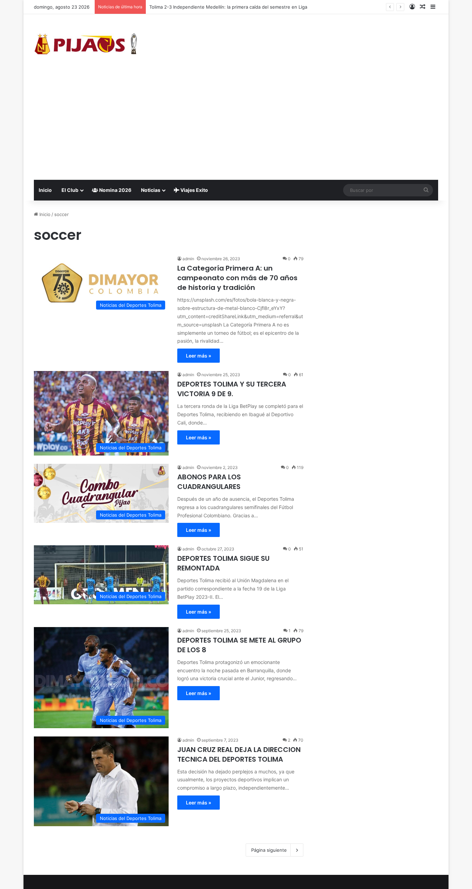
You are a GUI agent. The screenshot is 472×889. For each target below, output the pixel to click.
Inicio (45, 190)
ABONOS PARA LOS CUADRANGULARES (209, 481)
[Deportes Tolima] (86, 45)
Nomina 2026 (114, 190)
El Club (70, 190)
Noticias (150, 190)
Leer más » (198, 356)
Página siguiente (269, 850)
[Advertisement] (236, 128)
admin (188, 258)
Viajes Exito (193, 190)
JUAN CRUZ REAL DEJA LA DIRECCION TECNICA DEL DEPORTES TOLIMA (239, 754)
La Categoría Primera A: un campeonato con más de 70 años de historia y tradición (237, 277)
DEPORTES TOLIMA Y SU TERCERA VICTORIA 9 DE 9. (231, 389)
